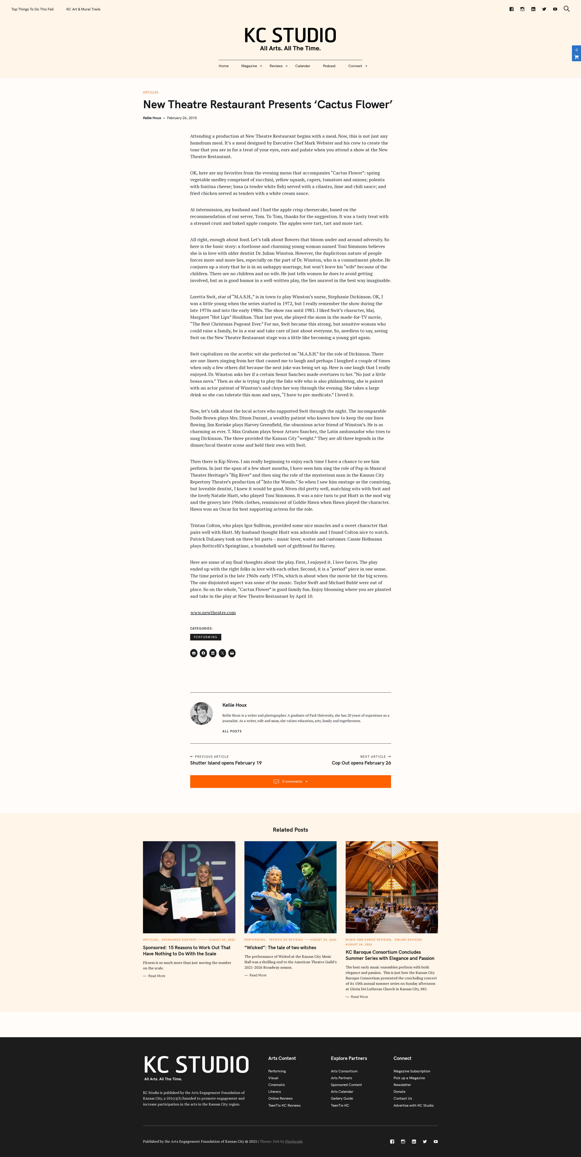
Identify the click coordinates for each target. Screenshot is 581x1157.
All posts (232, 731)
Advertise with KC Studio (414, 1105)
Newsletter (402, 1084)
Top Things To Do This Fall (32, 9)
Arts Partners (341, 1078)
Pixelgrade (294, 1141)
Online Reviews (408, 939)
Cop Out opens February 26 (361, 763)
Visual (273, 1078)
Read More (156, 976)
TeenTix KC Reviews (286, 939)
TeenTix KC (340, 1105)
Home (224, 66)
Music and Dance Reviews (368, 939)
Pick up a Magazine (409, 1078)
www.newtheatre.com (213, 612)
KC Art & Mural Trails (83, 9)
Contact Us (403, 1098)
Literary (274, 1091)
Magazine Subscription (412, 1071)
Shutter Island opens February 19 (226, 763)
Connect (355, 66)
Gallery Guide (342, 1098)
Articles (150, 92)
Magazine (249, 66)
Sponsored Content (179, 939)
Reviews (276, 66)
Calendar (302, 66)
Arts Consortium (344, 1071)
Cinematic (276, 1084)
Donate (399, 1091)
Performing (206, 637)
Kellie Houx (152, 117)
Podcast (329, 66)
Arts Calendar (342, 1091)
